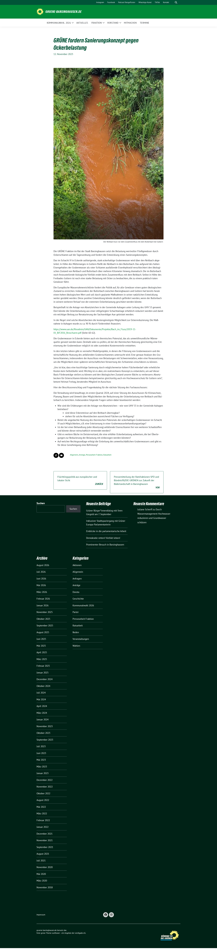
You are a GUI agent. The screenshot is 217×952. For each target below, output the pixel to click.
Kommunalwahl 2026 (83, 605)
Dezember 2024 (44, 679)
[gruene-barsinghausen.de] (40, 11)
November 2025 (45, 612)
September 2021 (45, 847)
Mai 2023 (41, 759)
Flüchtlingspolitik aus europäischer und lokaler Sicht (80, 480)
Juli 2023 (41, 746)
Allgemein (74, 455)
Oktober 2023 (43, 732)
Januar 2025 (42, 672)
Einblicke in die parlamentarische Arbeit (106, 531)
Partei (75, 612)
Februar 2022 (43, 820)
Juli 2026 (41, 571)
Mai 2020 (41, 873)
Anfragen (77, 578)
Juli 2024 (41, 692)
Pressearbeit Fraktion (94, 455)
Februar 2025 (43, 665)
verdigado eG (80, 933)
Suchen (41, 503)
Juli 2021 (41, 860)
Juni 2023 (41, 753)
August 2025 (43, 632)
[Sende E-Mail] (61, 455)
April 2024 (42, 706)
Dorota (76, 592)
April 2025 (42, 652)
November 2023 (45, 726)
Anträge (82, 455)
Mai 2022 (41, 806)
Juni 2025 (41, 638)
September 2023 (45, 739)
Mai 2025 (41, 645)
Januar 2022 (42, 826)
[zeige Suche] (176, 2)
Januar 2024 (42, 719)
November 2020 (45, 867)
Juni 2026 (41, 578)
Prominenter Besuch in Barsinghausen (105, 544)
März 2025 (42, 659)
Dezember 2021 (44, 833)
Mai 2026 (41, 585)
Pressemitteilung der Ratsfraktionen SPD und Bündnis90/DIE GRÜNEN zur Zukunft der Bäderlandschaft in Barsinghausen (137, 482)
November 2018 (45, 887)
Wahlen (76, 645)
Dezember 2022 (44, 779)
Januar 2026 (42, 605)
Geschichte (78, 598)
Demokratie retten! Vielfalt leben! (103, 537)
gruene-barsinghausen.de (63, 12)
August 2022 (43, 800)
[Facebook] (105, 914)
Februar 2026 (43, 598)
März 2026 (42, 592)
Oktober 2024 (43, 685)
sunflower (56, 933)
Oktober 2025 (43, 618)
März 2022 (42, 813)
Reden (76, 632)
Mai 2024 (41, 699)
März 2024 (42, 712)
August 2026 (43, 565)
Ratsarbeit (107, 455)
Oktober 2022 (43, 793)
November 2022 (45, 786)
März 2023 (42, 766)
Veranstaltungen (81, 638)
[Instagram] (111, 914)
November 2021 (45, 840)
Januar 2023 (42, 773)
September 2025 (45, 625)
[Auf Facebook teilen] (56, 455)
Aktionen (77, 565)
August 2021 (43, 853)
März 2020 (42, 880)
